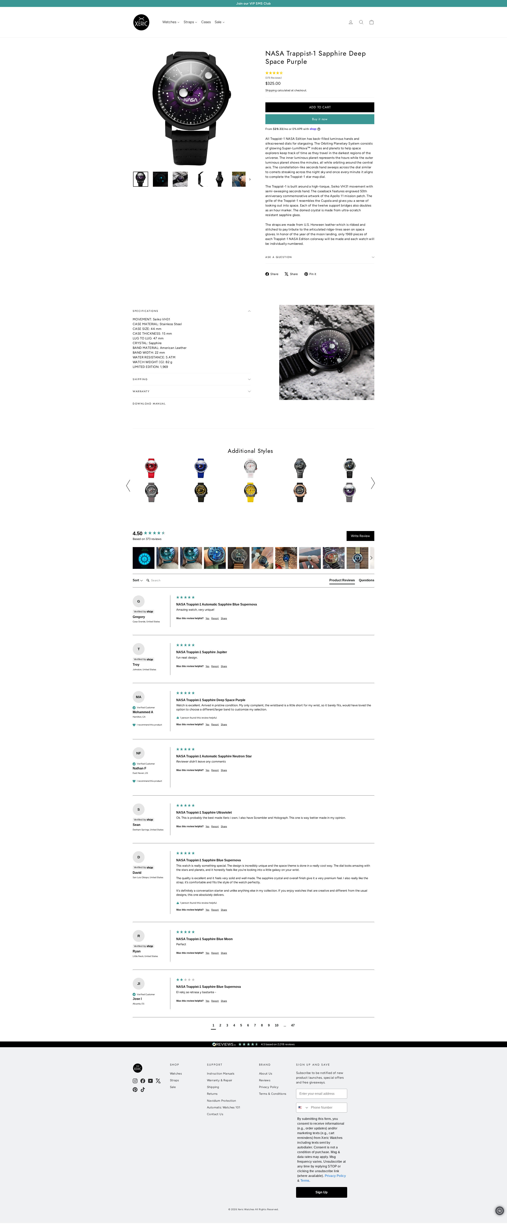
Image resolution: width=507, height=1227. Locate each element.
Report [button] (215, 618)
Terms (304, 1180)
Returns (212, 1094)
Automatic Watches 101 (223, 1107)
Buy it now (320, 119)
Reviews (265, 1080)
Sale (173, 1087)
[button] (143, 558)
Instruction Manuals (220, 1073)
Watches (176, 1073)
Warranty (141, 391)
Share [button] (224, 618)
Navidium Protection (221, 1100)
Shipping (271, 90)
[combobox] (302, 1107)
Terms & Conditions (272, 1094)
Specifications (145, 311)
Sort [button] (136, 580)
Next (372, 483)
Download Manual (149, 404)
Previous (128, 486)
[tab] (342, 581)
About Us (265, 1073)
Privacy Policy (269, 1087)
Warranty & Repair (219, 1080)
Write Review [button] (360, 536)
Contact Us (215, 1114)
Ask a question (278, 257)
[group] (153, 533)
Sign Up (321, 1192)
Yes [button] (207, 618)
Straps (174, 1080)
